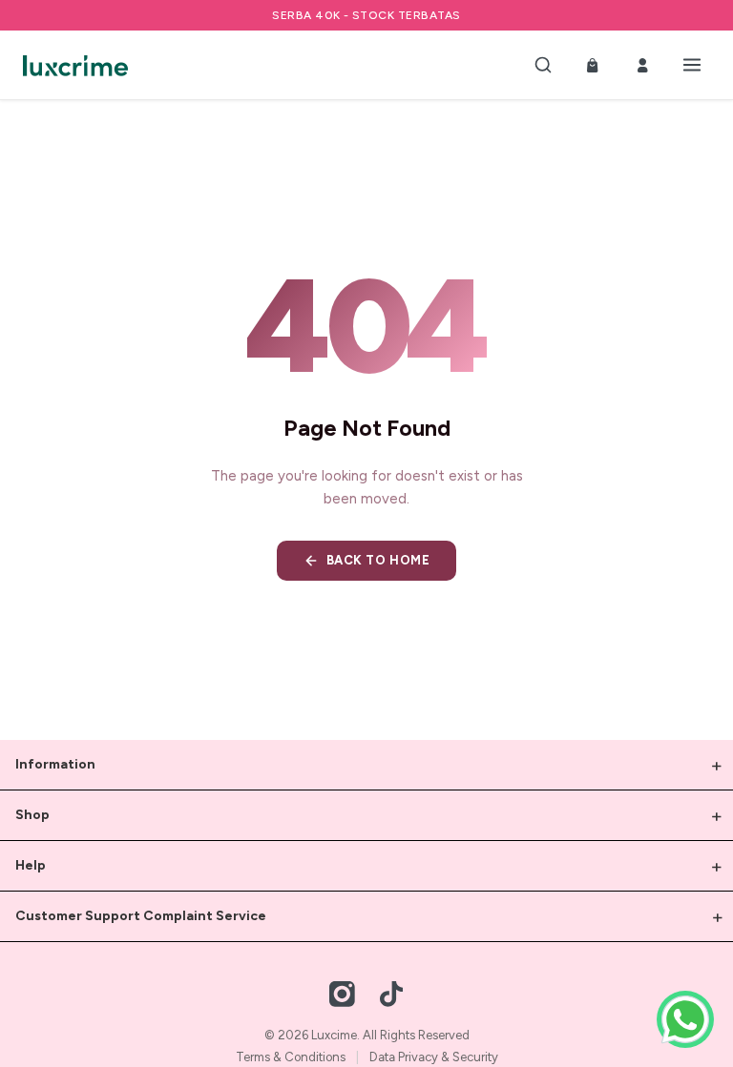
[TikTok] (391, 994)
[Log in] (642, 65)
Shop (32, 815)
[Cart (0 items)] (593, 65)
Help (30, 865)
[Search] (543, 65)
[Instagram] (343, 994)
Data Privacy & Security (433, 1057)
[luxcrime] (75, 65)
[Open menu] (692, 65)
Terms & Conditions (291, 1057)
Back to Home (377, 560)
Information (55, 764)
